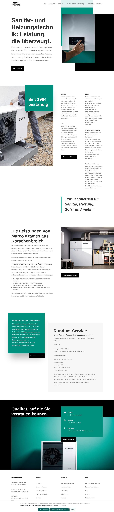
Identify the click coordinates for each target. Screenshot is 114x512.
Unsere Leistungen (41, 487)
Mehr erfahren (17, 68)
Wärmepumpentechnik (70, 275)
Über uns (38, 483)
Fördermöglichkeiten (42, 494)
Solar (74, 4)
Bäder (69, 4)
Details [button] (72, 509)
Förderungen (81, 4)
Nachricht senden (68, 439)
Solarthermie (64, 494)
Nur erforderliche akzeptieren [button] (59, 509)
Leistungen (51, 4)
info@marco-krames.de (75, 415)
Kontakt (98, 4)
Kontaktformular (90, 498)
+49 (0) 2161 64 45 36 (74, 423)
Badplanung (64, 490)
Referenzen (90, 4)
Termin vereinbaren (69, 157)
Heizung (60, 4)
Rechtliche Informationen (92, 483)
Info (45, 4)
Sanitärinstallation (66, 487)
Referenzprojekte (41, 490)
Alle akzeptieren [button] (44, 509)
